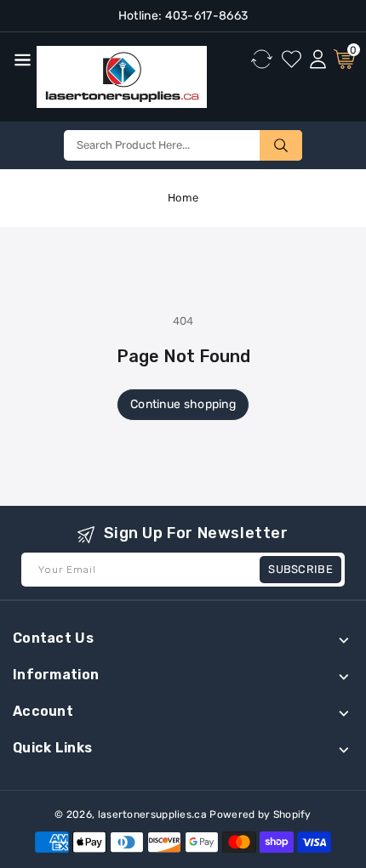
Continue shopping (183, 404)
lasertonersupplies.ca (152, 814)
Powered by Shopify (260, 814)
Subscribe (300, 569)
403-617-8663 (205, 16)
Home (183, 197)
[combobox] (183, 145)
